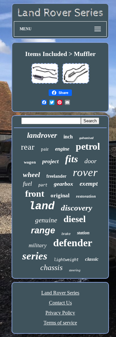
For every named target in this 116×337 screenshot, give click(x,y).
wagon (30, 162)
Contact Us (60, 302)
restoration (86, 196)
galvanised (86, 138)
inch (68, 136)
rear (27, 147)
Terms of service (60, 322)
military (38, 245)
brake (66, 234)
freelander (56, 176)
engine (62, 149)
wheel (31, 175)
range (43, 230)
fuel (27, 183)
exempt (89, 183)
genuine (46, 220)
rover (85, 172)
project (50, 161)
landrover (42, 135)
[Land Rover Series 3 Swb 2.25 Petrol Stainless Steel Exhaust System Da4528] (45, 83)
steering (75, 270)
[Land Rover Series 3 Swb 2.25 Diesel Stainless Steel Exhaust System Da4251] (76, 83)
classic (92, 259)
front (34, 194)
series (34, 256)
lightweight (66, 259)
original (60, 195)
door (90, 160)
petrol (88, 146)
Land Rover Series (60, 292)
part (42, 185)
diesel (74, 219)
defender (72, 242)
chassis (51, 267)
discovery (76, 207)
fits (71, 158)
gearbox (63, 184)
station (83, 232)
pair (45, 149)
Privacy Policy (60, 312)
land (41, 206)
